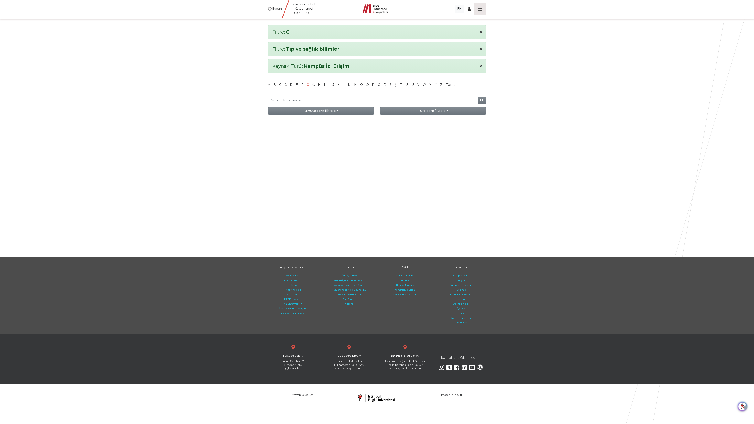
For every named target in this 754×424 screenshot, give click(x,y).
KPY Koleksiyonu (293, 299)
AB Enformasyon (293, 303)
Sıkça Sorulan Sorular (405, 294)
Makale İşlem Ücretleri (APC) (349, 280)
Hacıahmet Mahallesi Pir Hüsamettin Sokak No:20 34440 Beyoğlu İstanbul (349, 362)
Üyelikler (461, 308)
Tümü (451, 85)
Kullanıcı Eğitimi (405, 275)
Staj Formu (349, 299)
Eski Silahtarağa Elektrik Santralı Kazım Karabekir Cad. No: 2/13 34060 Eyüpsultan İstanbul (405, 362)
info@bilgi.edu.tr (451, 394)
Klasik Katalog (293, 289)
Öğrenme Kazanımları (461, 318)
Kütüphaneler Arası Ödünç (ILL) (349, 289)
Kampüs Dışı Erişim (405, 289)
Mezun (461, 299)
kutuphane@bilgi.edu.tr (461, 358)
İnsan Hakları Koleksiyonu (293, 308)
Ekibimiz (461, 289)
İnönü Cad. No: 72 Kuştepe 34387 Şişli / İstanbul (293, 362)
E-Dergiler (293, 285)
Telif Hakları (461, 313)
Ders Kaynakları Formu (349, 294)
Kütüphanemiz (461, 275)
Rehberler (405, 280)
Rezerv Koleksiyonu (293, 280)
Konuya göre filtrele (320, 111)
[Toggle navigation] (480, 9)
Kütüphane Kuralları (461, 285)
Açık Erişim (293, 294)
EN (459, 9)
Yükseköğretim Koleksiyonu (293, 313)
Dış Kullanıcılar (461, 303)
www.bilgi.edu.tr (302, 394)
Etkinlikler (461, 322)
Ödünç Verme (349, 275)
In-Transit (349, 303)
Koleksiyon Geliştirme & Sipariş (349, 285)
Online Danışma (405, 285)
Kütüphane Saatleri (461, 294)
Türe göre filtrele (432, 111)
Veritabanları (293, 275)
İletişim (461, 280)
